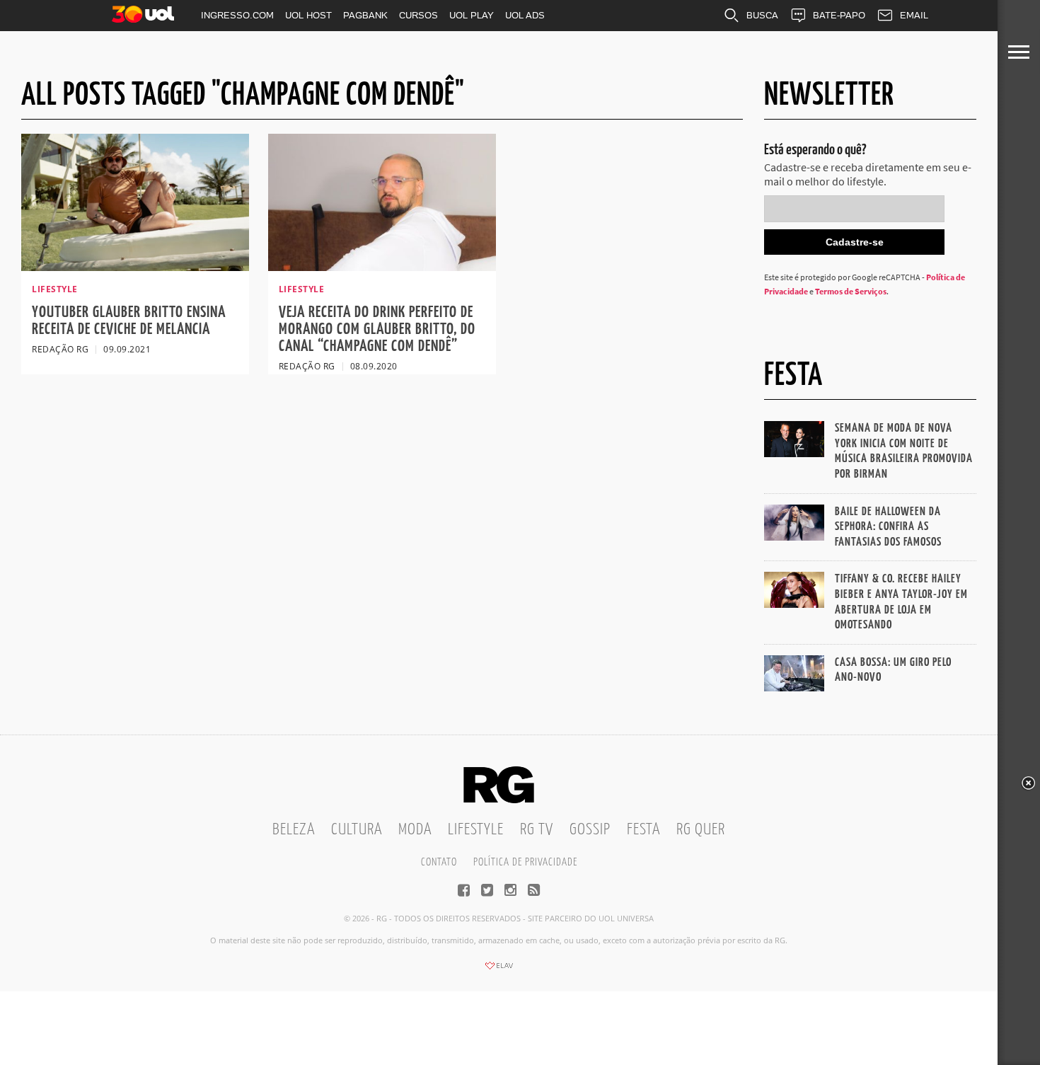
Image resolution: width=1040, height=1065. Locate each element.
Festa (643, 830)
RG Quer (700, 830)
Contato (439, 862)
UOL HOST (308, 15)
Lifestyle (476, 830)
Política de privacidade (525, 862)
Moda (415, 830)
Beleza (293, 830)
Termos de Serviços (850, 291)
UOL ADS (525, 15)
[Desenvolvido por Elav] (498, 970)
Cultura (356, 830)
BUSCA (762, 15)
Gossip (590, 830)
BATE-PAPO (839, 15)
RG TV (536, 830)
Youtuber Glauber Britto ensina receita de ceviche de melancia (129, 321)
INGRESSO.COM (237, 15)
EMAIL (914, 15)
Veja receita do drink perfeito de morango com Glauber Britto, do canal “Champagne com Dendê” (377, 329)
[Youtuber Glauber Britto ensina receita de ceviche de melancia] (135, 267)
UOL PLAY (471, 15)
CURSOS (418, 15)
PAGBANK (365, 15)
